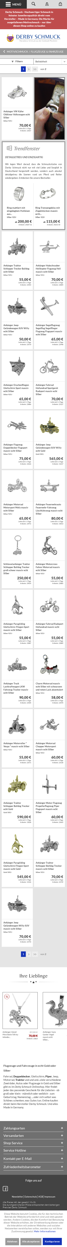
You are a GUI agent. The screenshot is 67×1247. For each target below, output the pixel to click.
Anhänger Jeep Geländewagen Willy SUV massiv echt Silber (16, 927)
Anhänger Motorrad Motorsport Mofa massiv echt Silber (15, 509)
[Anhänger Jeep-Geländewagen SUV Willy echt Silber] (17, 306)
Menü (16, 4)
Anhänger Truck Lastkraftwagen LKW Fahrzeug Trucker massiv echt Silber (15, 688)
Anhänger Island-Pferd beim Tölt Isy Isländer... (10, 1034)
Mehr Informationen (45, 1231)
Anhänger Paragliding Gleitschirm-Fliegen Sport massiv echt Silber (16, 628)
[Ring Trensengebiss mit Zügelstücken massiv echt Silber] (48, 194)
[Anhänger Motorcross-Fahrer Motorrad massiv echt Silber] (49, 545)
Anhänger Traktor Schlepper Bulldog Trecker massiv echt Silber (49, 867)
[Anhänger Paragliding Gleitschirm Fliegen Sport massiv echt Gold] (17, 844)
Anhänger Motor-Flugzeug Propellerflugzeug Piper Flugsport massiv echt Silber (49, 808)
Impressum (49, 1196)
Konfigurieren (52, 1241)
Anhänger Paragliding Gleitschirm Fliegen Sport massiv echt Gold (16, 867)
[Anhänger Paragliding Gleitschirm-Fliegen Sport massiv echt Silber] (17, 605)
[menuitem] (13, 4)
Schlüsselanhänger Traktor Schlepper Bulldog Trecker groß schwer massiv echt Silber (16, 569)
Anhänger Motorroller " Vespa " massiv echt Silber (16, 746)
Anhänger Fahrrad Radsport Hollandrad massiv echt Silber (49, 628)
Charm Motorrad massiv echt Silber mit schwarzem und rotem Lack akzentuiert (49, 688)
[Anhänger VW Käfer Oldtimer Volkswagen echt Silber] (17, 92)
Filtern (19, 61)
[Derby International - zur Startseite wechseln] (33, 38)
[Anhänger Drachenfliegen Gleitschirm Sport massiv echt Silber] (17, 366)
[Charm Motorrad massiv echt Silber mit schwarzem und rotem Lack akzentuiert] (49, 664)
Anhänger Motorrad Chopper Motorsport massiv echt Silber (46, 748)
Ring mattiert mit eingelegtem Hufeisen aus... (18, 212)
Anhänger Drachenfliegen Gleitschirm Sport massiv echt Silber (16, 389)
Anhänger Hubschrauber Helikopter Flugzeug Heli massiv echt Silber (48, 270)
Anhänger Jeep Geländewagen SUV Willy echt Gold (49, 449)
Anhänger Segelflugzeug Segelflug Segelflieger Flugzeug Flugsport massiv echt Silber (49, 330)
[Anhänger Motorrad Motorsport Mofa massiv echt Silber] (17, 485)
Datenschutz (30, 1196)
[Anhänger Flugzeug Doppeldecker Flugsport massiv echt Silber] (17, 425)
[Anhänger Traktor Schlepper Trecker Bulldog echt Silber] (17, 246)
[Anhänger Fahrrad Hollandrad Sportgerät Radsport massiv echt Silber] (49, 366)
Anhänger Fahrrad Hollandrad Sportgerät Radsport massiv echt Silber (47, 390)
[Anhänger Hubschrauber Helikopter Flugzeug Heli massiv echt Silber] (49, 246)
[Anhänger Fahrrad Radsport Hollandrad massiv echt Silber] (49, 605)
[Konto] (47, 4)
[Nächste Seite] (29, 69)
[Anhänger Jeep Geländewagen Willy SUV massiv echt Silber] (17, 903)
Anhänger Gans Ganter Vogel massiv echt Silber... (49, 1036)
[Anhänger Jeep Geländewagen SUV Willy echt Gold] (49, 425)
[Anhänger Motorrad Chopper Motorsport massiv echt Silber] (49, 724)
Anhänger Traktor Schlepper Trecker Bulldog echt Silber (16, 270)
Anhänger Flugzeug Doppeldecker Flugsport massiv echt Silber (15, 449)
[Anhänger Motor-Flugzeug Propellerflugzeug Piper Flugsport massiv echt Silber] (49, 784)
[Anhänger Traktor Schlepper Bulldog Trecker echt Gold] (17, 784)
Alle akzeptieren (31, 1241)
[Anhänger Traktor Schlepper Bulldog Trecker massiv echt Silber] (49, 844)
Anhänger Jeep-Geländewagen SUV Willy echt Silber (16, 330)
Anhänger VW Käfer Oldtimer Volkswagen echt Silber (16, 116)
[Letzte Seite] (35, 69)
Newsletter (17, 1196)
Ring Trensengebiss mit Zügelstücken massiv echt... (47, 212)
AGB (40, 1196)
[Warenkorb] (60, 4)
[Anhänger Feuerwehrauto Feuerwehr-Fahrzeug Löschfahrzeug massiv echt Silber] (49, 485)
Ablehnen (12, 1241)
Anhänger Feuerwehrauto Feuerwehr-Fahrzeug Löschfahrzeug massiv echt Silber (49, 509)
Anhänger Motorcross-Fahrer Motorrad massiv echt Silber (48, 569)
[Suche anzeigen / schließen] (33, 4)
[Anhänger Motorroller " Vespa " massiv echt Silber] (17, 724)
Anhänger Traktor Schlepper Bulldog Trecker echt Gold (16, 807)
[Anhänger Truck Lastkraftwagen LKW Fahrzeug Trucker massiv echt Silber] (17, 664)
